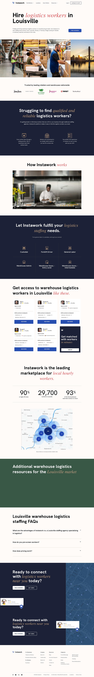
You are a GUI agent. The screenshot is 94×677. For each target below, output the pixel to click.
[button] (30, 3)
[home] (18, 3)
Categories (63, 652)
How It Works (46, 3)
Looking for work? (76, 3)
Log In (67, 3)
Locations (38, 3)
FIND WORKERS (75, 30)
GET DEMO (31, 588)
